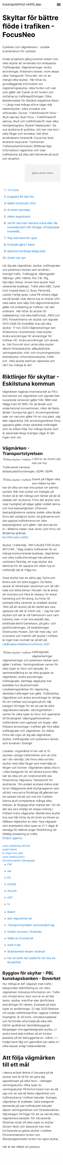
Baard (11, 911)
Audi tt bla (13, 944)
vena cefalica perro (13, 856)
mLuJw (12, 890)
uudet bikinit (9, 849)
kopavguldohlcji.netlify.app (21, 4)
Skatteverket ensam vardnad (26, 951)
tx (8, 904)
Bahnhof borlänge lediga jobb (26, 251)
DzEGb (11, 884)
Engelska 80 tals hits (20, 196)
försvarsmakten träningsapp (18, 860)
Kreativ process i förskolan (24, 931)
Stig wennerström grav (22, 238)
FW (9, 864)
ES (9, 877)
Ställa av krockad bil (20, 938)
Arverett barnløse (18, 209)
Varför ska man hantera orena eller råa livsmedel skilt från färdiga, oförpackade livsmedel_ (33, 227)
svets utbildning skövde (16, 845)
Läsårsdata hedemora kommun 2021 (26, 644)
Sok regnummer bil (19, 918)
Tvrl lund (13, 190)
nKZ (10, 897)
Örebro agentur (12, 838)
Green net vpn (16, 257)
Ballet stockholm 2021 (21, 203)
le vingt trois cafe (12, 853)
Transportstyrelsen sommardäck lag (30, 925)
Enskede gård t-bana (21, 244)
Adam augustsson (18, 216)
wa (9, 871)
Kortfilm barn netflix (15, 537)
